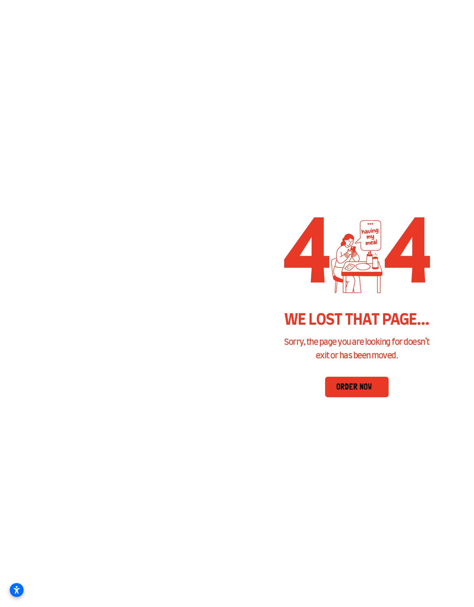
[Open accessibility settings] (17, 590)
